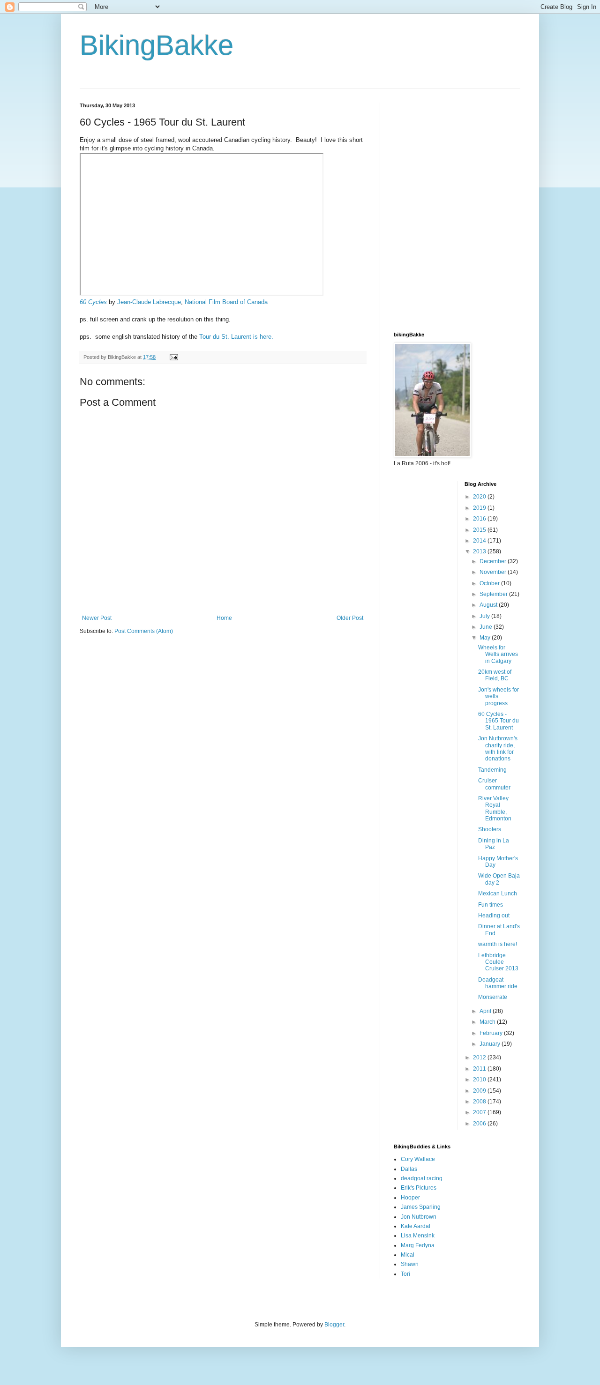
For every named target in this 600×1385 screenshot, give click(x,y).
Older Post (350, 618)
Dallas (409, 1169)
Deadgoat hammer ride (498, 983)
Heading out (494, 915)
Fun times (490, 904)
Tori (405, 1274)
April (486, 1011)
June (487, 627)
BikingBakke (156, 45)
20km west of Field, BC (494, 675)
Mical (407, 1254)
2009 (480, 1090)
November (494, 572)
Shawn (410, 1264)
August (489, 605)
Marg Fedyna (418, 1245)
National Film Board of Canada (226, 301)
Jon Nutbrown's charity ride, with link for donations (498, 748)
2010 (480, 1079)
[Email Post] (173, 357)
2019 (480, 508)
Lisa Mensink (418, 1235)
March (488, 1022)
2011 (480, 1068)
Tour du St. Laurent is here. (236, 336)
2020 (480, 496)
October (490, 583)
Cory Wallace (418, 1159)
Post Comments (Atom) (143, 631)
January (491, 1044)
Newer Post (97, 618)
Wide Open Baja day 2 (499, 879)
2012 (480, 1057)
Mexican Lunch (497, 893)
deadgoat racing (421, 1178)
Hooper (410, 1197)
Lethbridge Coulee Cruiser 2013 (498, 962)
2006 (480, 1123)
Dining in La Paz (493, 843)
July (485, 616)
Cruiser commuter (494, 783)
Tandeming (492, 770)
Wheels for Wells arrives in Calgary (498, 654)
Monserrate (492, 997)
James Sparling (421, 1207)
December (494, 561)
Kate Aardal (415, 1226)
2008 (480, 1101)
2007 (480, 1112)
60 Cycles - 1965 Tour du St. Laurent (498, 721)
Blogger (334, 1324)
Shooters (489, 829)
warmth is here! (497, 944)
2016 (480, 518)
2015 (480, 530)
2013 (480, 551)
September (494, 594)
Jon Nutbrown (418, 1217)
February (492, 1033)
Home (224, 618)
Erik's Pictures (418, 1187)
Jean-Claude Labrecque (149, 301)
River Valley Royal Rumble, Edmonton (494, 808)
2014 (480, 540)
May (486, 637)
